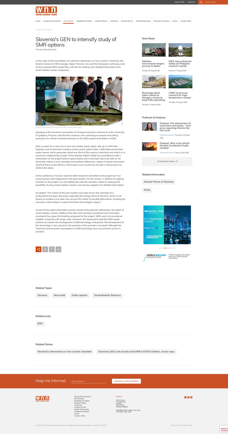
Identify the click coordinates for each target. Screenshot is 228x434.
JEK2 (40, 323)
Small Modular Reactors (107, 295)
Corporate (114, 21)
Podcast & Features (81, 412)
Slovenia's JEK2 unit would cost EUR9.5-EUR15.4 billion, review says (136, 352)
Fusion (174, 21)
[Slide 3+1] (173, 248)
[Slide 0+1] (161, 248)
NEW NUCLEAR (46, 30)
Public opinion (79, 295)
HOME (38, 30)
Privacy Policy (176, 425)
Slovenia (42, 295)
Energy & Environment (51, 21)
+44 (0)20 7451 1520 (124, 412)
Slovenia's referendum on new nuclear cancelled (64, 352)
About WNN (179, 2)
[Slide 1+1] (165, 248)
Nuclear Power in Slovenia (158, 182)
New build (59, 295)
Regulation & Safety (84, 21)
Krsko (147, 190)
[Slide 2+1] (169, 248)
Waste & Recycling (143, 21)
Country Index (185, 21)
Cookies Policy (186, 425)
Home (38, 21)
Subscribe (191, 2)
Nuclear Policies (101, 21)
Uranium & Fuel (127, 21)
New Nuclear (68, 21)
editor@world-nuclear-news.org (128, 410)
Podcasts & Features (161, 21)
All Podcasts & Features (166, 161)
